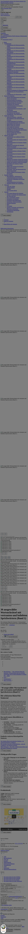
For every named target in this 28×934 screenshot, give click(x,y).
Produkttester (10, 211)
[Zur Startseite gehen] (6, 8)
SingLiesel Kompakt (12, 111)
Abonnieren (3, 903)
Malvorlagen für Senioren (13, 131)
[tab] (15, 674)
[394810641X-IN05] (14, 399)
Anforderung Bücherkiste (13, 210)
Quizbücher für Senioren (13, 104)
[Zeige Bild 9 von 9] (13, 536)
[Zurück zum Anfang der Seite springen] (2, 923)
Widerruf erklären (5, 850)
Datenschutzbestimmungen (15, 896)
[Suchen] (16, 17)
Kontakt (6, 861)
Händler (9, 189)
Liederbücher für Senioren (13, 113)
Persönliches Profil (10, 36)
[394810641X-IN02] (14, 298)
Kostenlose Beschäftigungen (14, 200)
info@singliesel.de (5, 15)
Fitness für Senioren (12, 98)
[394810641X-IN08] (14, 500)
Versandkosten (7, 865)
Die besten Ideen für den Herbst (11, 879)
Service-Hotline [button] (4, 838)
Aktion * (3, 885)
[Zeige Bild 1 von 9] (1, 536)
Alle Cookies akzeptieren (6, 931)
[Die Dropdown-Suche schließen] (20, 17)
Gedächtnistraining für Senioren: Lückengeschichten (15, 106)
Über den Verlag (11, 186)
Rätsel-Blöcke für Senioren (13, 124)
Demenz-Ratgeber (11, 203)
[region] (14, 417)
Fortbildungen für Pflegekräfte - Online (16, 94)
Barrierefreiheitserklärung (10, 869)
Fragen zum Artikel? (9, 634)
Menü (4, 20)
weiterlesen (12, 625)
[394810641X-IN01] (14, 264)
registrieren (6, 34)
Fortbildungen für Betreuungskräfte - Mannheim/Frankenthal (16, 71)
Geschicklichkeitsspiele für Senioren (16, 122)
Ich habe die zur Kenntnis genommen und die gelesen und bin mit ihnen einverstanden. (13, 898)
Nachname (3, 891)
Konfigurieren (17, 929)
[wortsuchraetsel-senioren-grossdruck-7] (14, 466)
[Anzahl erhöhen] (11, 646)
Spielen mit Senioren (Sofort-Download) (17, 162)
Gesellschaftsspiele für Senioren (14, 121)
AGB (5, 866)
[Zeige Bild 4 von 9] (6, 536)
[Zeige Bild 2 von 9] (2, 536)
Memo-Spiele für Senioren (13, 125)
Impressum (6, 868)
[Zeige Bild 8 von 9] (12, 536)
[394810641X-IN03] (14, 331)
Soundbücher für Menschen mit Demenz (17, 129)
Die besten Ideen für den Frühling (12, 877)
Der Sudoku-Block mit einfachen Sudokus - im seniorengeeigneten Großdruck (12, 742)
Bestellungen (4, 37)
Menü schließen (7, 30)
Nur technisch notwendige (7, 929)
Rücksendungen (8, 858)
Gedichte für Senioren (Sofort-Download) (17, 161)
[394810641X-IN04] (14, 365)
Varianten (6, 639)
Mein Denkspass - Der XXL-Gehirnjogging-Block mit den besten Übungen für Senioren (14, 747)
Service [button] (2, 872)
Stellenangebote (11, 187)
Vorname (3, 890)
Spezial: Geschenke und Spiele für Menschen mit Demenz (15, 208)
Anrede (3, 888)
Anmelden (3, 33)
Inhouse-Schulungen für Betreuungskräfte (17, 90)
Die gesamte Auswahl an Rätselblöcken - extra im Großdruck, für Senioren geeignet (13, 744)
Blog (8, 204)
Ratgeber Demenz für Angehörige (15, 183)
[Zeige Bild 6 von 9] (9, 536)
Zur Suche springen (19, 1)
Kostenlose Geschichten (13, 199)
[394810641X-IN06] (14, 433)
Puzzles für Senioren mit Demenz (15, 128)
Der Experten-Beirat (12, 190)
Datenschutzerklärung (9, 863)
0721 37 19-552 (4, 13)
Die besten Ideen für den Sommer (12, 878)
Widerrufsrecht (7, 862)
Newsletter (9, 206)
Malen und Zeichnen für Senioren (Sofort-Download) (15, 167)
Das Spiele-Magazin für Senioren (15, 193)
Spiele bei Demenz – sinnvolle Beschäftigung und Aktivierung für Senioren (15, 118)
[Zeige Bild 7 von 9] (10, 536)
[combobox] (8, 18)
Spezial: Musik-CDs (12, 134)
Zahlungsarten (23, 36)
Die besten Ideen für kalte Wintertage (13, 881)
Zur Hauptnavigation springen (13, 2)
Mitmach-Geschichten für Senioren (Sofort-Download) (15, 146)
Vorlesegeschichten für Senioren (15, 101)
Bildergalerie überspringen (7, 228)
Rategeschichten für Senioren (14, 103)
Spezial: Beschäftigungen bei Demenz (16, 97)
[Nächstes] (5, 534)
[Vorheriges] (2, 534)
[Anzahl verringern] (3, 646)
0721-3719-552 (19, 843)
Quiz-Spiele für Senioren (13, 127)
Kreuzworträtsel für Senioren (14, 132)
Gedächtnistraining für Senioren (14, 182)
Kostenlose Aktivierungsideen (14, 201)
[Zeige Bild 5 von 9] (7, 536)
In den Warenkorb (5, 649)
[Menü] (2, 10)
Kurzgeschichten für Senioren (14, 100)
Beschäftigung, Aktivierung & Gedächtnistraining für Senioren (14, 177)
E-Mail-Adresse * (5, 886)
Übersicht (3, 36)
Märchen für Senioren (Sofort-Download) (17, 159)
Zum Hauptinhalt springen (7, 1)
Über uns (6, 859)
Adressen (17, 36)
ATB (5, 856)
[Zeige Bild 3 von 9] (4, 536)
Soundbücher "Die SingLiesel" (14, 114)
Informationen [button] (4, 851)
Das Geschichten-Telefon (13, 197)
